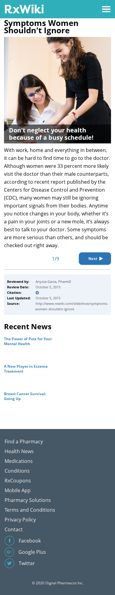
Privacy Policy (20, 519)
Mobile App (18, 490)
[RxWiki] (24, 8)
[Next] (95, 258)
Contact (14, 529)
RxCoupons (18, 480)
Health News (19, 451)
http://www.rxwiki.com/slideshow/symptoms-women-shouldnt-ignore (71, 306)
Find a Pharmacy (24, 441)
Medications (19, 461)
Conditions (17, 470)
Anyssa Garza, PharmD (53, 281)
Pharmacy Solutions (28, 500)
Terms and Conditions (30, 510)
